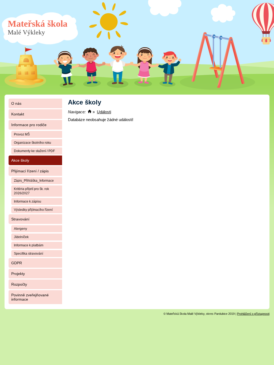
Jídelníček (21, 237)
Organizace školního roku (32, 142)
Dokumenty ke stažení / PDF (34, 151)
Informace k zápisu (27, 201)
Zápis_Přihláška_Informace (34, 180)
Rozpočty (19, 284)
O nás (16, 103)
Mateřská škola (37, 27)
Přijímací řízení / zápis (30, 171)
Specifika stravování (28, 253)
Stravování (20, 219)
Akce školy (20, 160)
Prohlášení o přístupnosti (253, 313)
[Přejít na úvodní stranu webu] (90, 112)
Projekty (18, 273)
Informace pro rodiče (29, 125)
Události (104, 112)
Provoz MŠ (22, 134)
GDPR (16, 263)
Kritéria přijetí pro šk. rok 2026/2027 (31, 191)
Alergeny (20, 228)
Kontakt (17, 114)
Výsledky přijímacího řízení (33, 209)
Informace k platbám (28, 245)
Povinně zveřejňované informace (30, 297)
